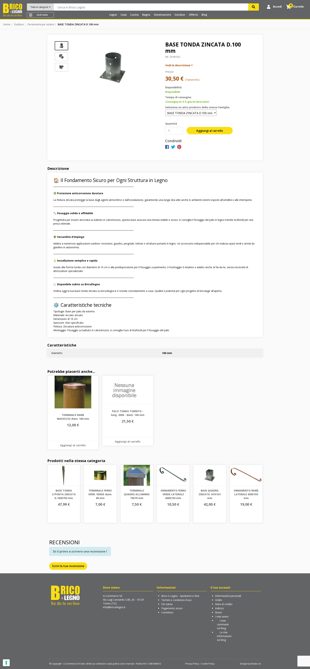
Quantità (171, 123)
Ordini (218, 600)
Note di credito (223, 604)
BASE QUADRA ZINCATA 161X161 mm (210, 494)
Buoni (218, 612)
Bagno (146, 14)
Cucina (134, 14)
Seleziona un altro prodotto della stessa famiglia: (197, 107)
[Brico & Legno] (12, 10)
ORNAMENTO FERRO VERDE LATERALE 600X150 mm (173, 494)
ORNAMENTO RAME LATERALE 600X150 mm (246, 494)
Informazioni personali (228, 596)
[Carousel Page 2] (61, 56)
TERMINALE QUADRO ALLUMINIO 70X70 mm (137, 494)
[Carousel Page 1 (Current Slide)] (61, 45)
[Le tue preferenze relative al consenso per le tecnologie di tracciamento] (6, 662)
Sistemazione (162, 14)
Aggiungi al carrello (209, 131)
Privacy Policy (192, 663)
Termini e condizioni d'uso (176, 600)
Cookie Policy (207, 663)
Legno (113, 14)
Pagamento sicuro (172, 608)
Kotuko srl (256, 663)
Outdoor (180, 14)
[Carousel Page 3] (61, 67)
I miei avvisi (221, 616)
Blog (204, 14)
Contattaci (167, 612)
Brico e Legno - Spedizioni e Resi (180, 596)
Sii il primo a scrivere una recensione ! (80, 551)
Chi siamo (167, 604)
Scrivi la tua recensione (68, 566)
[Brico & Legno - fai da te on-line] (65, 595)
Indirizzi (219, 608)
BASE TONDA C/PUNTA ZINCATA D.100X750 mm (64, 494)
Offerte (193, 14)
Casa (124, 14)
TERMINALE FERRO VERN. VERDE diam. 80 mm (100, 494)
